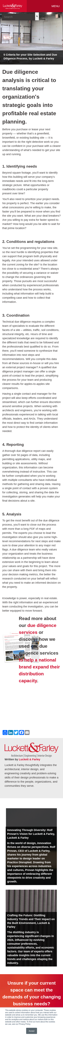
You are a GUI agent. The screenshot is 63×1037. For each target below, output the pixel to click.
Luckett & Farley (29, 759)
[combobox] (18, 17)
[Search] (37, 16)
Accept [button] (31, 1030)
